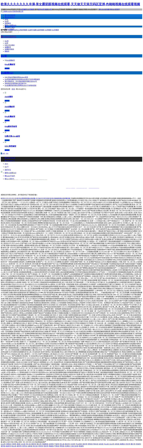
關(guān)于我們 (10, 27)
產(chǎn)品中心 (10, 17)
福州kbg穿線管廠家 (20, 30)
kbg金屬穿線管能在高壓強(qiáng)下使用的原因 (20, 85)
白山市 (3, 444)
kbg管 (7, 21)
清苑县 (8, 444)
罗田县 (62, 446)
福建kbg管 (48, 9)
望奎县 (90, 444)
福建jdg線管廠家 (38, 30)
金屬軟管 (8, 47)
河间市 (40, 446)
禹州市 (33, 444)
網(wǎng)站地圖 (103, 9)
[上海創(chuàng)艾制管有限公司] (12, 11)
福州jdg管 (41, 9)
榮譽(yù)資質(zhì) (10, 25)
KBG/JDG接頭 (9, 45)
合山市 (111, 444)
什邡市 (13, 444)
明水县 (95, 444)
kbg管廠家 (30, 9)
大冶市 (72, 444)
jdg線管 (30, 30)
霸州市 (19, 446)
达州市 (51, 444)
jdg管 (6, 19)
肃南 (18, 444)
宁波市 (56, 444)
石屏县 (67, 446)
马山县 (106, 444)
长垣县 (101, 444)
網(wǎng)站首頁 (10, 15)
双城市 (81, 446)
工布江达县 (74, 446)
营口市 (39, 444)
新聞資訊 (8, 23)
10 (7, 153)
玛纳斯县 (45, 444)
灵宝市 (127, 444)
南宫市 (85, 444)
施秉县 (122, 444)
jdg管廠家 (23, 9)
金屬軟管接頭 (9, 49)
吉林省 (30, 446)
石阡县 (24, 446)
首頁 (13, 89)
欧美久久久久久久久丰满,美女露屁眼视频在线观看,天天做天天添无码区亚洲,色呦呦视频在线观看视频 (70, 4)
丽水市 (67, 444)
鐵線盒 (7, 51)
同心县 (62, 444)
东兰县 (35, 446)
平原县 (56, 446)
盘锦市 (138, 444)
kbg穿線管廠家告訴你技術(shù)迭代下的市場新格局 (22, 79)
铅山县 (13, 446)
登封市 (46, 446)
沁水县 (23, 444)
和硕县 (51, 446)
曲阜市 (8, 446)
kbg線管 (11, 30)
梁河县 (3, 446)
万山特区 (79, 444)
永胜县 (117, 444)
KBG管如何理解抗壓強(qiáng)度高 (16, 77)
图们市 (133, 444)
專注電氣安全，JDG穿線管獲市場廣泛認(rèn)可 (21, 81)
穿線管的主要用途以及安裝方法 (15, 83)
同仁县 (28, 444)
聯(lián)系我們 (115, 9)
